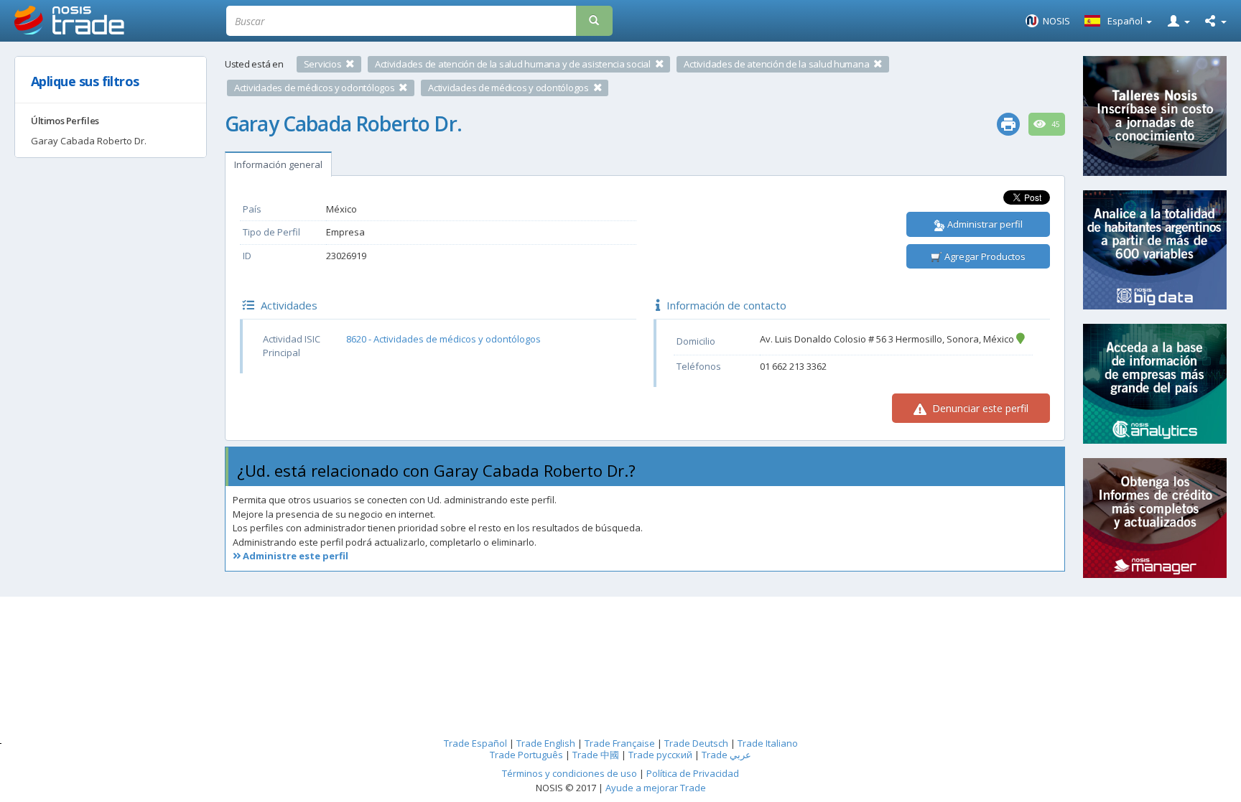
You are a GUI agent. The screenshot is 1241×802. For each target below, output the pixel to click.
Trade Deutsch (696, 743)
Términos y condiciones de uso (569, 773)
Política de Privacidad (692, 773)
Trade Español (475, 743)
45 (1054, 124)
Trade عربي (726, 754)
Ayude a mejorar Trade (655, 787)
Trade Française (620, 743)
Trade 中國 (595, 754)
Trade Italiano (768, 743)
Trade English (545, 743)
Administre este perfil (294, 555)
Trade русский (660, 754)
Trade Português (526, 754)
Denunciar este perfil (978, 408)
